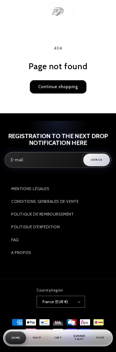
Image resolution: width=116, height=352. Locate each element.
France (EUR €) (55, 301)
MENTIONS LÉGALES (30, 188)
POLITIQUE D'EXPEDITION (35, 226)
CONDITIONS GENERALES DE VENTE (45, 201)
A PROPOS (21, 252)
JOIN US (96, 159)
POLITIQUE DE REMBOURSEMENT (42, 214)
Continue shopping (58, 86)
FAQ (15, 239)
